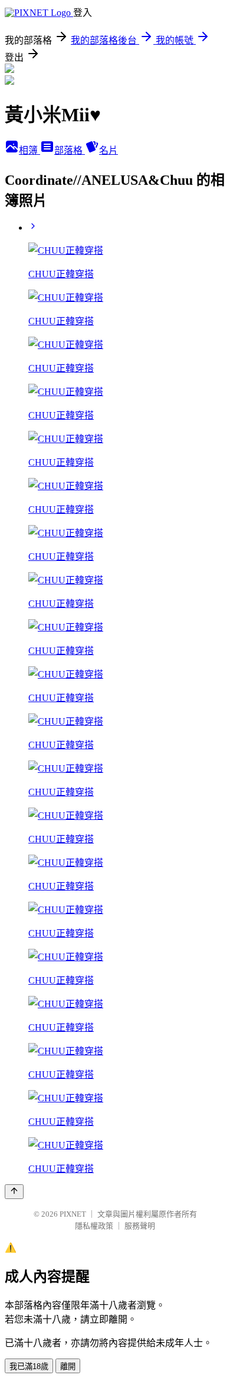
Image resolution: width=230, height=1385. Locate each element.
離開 (67, 1366)
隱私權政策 (94, 1225)
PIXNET (73, 1214)
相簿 (29, 150)
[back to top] (14, 1191)
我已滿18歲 (28, 1366)
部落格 (69, 150)
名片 (108, 150)
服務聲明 (139, 1225)
